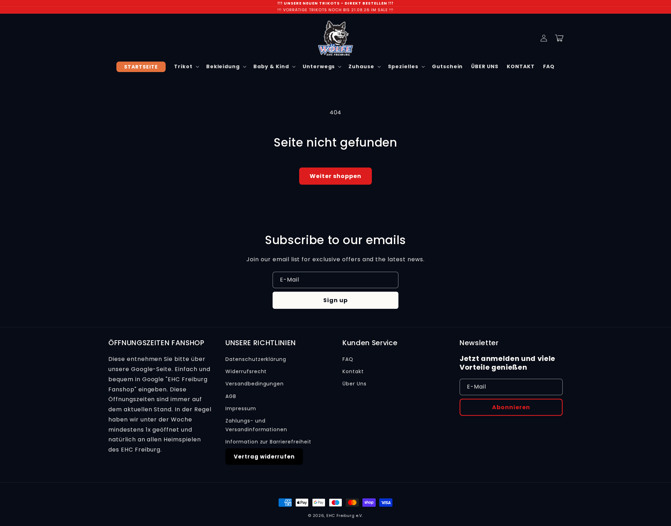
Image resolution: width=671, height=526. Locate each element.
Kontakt (353, 371)
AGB (230, 396)
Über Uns (354, 383)
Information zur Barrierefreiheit (268, 441)
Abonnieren (511, 407)
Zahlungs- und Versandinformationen (256, 425)
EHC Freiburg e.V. (344, 515)
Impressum (240, 408)
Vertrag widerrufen (264, 456)
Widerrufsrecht (246, 371)
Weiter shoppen (335, 176)
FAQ (347, 359)
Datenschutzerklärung (255, 359)
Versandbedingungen (254, 383)
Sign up (335, 300)
